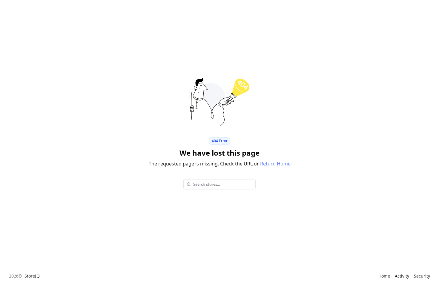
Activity (402, 276)
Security (422, 276)
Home (384, 276)
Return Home (275, 163)
